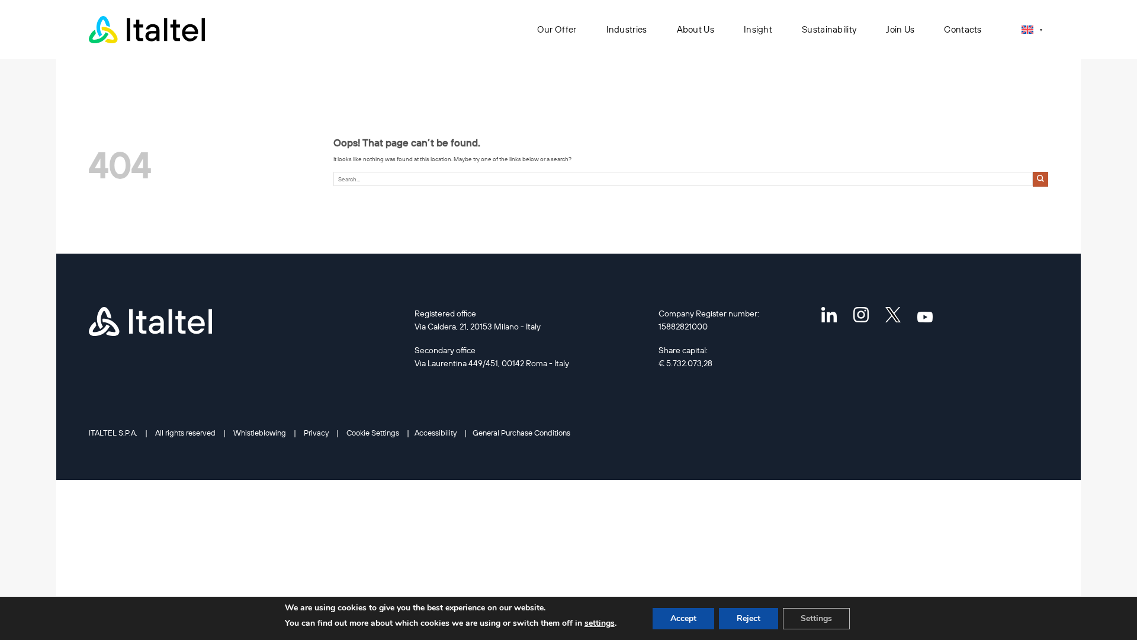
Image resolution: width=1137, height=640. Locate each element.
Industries (626, 29)
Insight (758, 29)
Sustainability (829, 29)
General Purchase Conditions (521, 432)
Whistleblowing (259, 432)
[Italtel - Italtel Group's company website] (148, 29)
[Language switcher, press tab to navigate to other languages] (1032, 29)
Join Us (900, 29)
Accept (683, 618)
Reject (748, 618)
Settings (816, 618)
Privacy (316, 432)
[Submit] (1040, 179)
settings (599, 623)
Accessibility (436, 432)
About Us (695, 29)
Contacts (962, 29)
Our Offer (557, 29)
